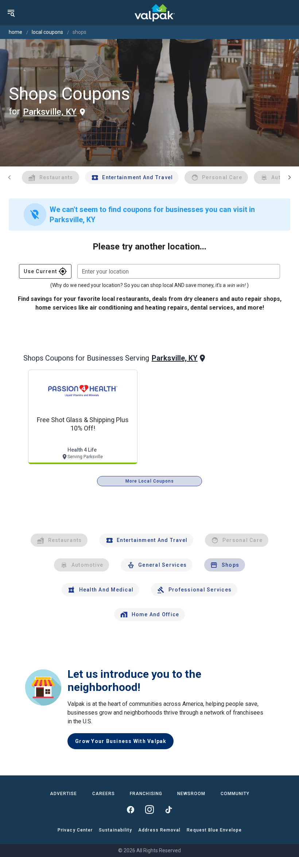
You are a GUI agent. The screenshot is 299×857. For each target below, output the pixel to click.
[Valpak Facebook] (130, 809)
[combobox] (178, 271)
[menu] (11, 13)
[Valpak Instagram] (149, 809)
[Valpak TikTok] (168, 809)
